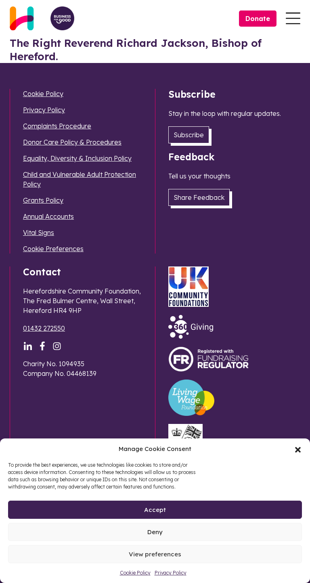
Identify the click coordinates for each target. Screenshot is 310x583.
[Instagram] (57, 346)
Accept (155, 510)
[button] (298, 449)
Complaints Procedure (57, 126)
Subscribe (189, 135)
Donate (257, 19)
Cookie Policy (135, 573)
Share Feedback (199, 197)
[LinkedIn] (28, 346)
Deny (155, 532)
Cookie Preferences (53, 249)
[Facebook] (42, 346)
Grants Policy (43, 200)
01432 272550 (44, 328)
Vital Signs (38, 233)
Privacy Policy (170, 573)
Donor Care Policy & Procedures (72, 142)
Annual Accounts (48, 216)
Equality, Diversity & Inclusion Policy (77, 158)
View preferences (155, 554)
